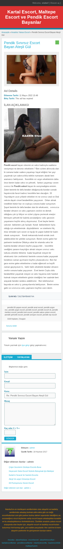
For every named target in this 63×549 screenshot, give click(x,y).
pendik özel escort (24, 312)
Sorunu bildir (11, 326)
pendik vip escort (50, 315)
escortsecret (33, 540)
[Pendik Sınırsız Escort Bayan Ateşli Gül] (31, 85)
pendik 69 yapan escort (17, 307)
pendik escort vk (44, 310)
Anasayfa (5, 32)
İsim (6, 372)
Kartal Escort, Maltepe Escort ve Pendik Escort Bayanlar (31, 17)
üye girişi (26, 345)
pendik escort (31, 310)
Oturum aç (55, 3)
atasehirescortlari (47, 540)
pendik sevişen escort (33, 315)
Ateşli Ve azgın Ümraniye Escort (22, 479)
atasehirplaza (21, 540)
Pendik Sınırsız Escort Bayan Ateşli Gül (22, 45)
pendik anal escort (35, 307)
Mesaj (7, 401)
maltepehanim (31, 546)
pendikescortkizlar (24, 543)
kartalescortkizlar (9, 543)
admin (32, 448)
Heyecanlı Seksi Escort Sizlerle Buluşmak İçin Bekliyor (31, 471)
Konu (6, 391)
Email (7, 381)
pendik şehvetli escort (14, 315)
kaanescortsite (54, 543)
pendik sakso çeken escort (44, 312)
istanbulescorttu (40, 543)
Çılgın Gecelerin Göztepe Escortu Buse (25, 467)
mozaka (11, 540)
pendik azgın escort (17, 310)
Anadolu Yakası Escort (20, 32)
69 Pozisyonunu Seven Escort (21, 483)
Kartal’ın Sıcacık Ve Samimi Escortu (23, 475)
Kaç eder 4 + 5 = (12, 428)
